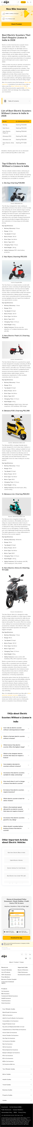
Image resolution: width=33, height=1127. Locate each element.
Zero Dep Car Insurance (9, 1038)
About (11, 962)
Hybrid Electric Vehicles (16, 860)
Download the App (16, 938)
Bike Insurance (5, 993)
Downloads (4, 1107)
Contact (16, 962)
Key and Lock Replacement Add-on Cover (13, 1026)
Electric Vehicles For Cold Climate (16, 868)
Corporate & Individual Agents (7, 982)
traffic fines (27, 88)
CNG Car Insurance (7, 1015)
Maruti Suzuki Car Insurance (10, 1012)
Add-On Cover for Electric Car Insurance (13, 1018)
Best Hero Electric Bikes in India (16, 852)
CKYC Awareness (6, 974)
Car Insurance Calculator (9, 1041)
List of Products (5, 972)
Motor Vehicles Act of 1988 (18, 86)
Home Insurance (5, 1003)
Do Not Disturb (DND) (15, 1107)
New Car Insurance (7, 1044)
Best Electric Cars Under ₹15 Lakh (16, 876)
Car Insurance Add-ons (9, 1064)
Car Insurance (5, 991)
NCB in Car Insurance (8, 1061)
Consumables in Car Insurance (10, 1021)
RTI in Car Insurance (8, 1055)
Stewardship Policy (6, 1112)
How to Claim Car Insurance (10, 1032)
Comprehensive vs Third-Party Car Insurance (14, 1029)
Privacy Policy (22, 1112)
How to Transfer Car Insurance (10, 1035)
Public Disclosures (23, 972)
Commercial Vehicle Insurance (9, 996)
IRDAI (15, 1112)
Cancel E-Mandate (6, 970)
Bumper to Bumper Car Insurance (11, 1052)
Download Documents (24, 974)
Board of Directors (23, 970)
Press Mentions (5, 977)
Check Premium (16, 24)
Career (22, 962)
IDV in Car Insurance (8, 1058)
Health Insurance (6, 998)
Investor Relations (18, 1109)
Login (24, 2)
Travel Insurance (5, 1000)
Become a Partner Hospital (8, 979)
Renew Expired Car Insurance (10, 1049)
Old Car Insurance (7, 1047)
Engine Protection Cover (9, 1024)
